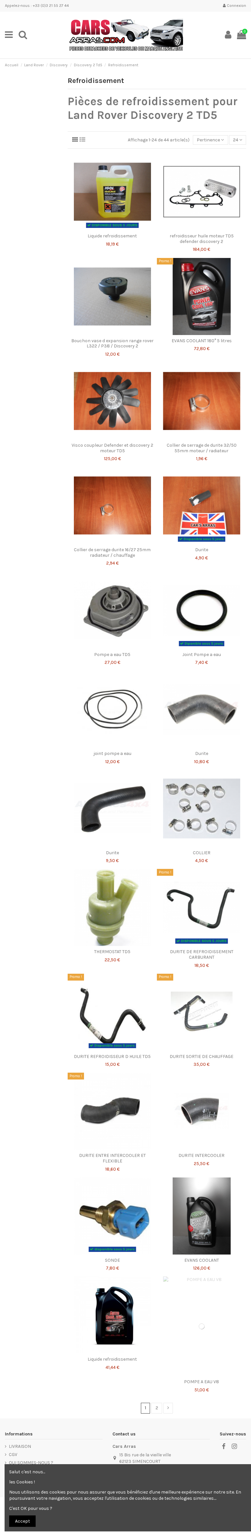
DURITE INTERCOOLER (201, 1155)
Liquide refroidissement (112, 236)
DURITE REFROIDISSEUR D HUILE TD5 (112, 1056)
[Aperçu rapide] (121, 227)
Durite (201, 549)
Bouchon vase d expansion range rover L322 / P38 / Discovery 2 (112, 343)
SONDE (112, 1260)
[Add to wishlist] (103, 227)
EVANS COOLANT (201, 1260)
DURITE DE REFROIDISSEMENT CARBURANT (201, 954)
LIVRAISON (20, 1446)
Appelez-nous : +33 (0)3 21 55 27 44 (37, 5)
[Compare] (112, 227)
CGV (13, 1454)
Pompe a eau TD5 (112, 654)
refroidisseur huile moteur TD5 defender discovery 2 (202, 238)
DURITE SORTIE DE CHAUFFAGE (201, 1056)
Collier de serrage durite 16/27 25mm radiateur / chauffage (112, 552)
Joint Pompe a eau (201, 654)
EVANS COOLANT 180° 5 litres (202, 341)
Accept (22, 1521)
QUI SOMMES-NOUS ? (31, 1462)
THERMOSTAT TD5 (112, 951)
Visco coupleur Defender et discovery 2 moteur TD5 (112, 448)
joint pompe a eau (112, 753)
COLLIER (201, 853)
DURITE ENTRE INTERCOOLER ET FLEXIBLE (112, 1158)
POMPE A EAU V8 (201, 1381)
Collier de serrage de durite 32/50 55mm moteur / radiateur (202, 448)
